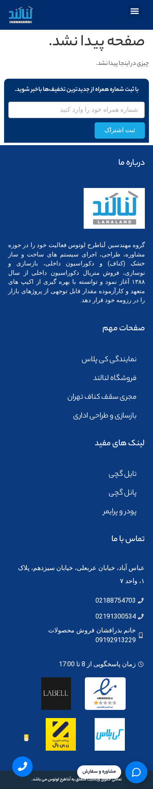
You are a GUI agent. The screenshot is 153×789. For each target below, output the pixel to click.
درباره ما (131, 163)
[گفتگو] (136, 772)
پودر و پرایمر (120, 512)
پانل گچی (123, 493)
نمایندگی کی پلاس (109, 360)
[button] (134, 11)
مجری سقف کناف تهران (102, 397)
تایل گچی (123, 475)
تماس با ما (128, 539)
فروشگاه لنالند (115, 379)
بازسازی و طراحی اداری (105, 416)
